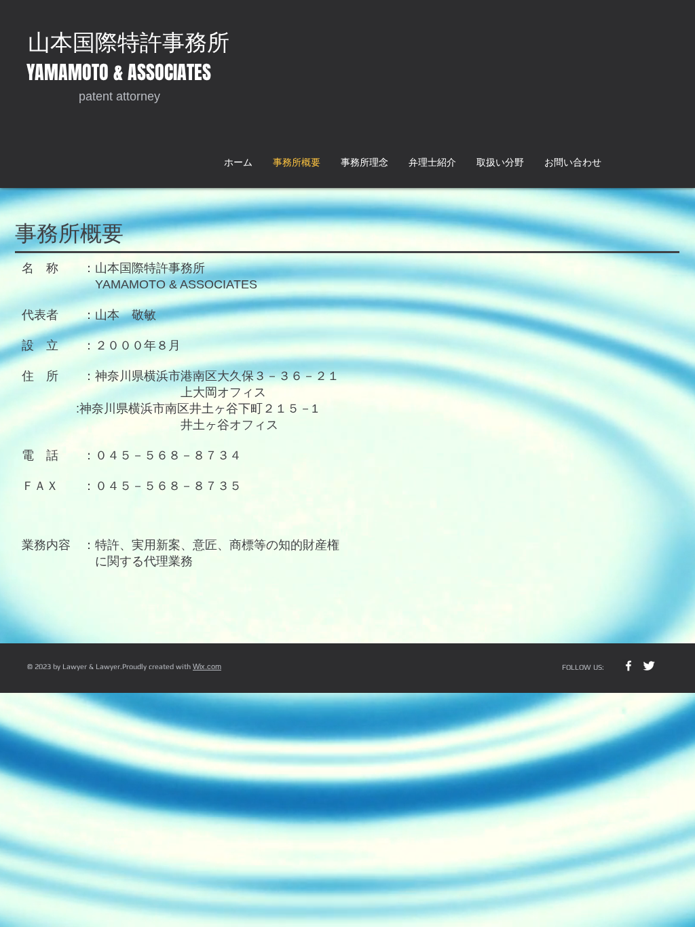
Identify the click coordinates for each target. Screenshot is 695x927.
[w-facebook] (628, 666)
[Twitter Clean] (649, 666)
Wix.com (207, 666)
